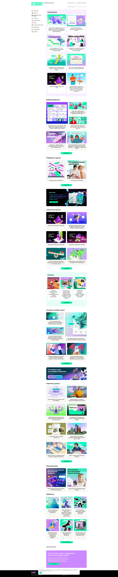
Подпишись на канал (72, 2)
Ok (40, 572)
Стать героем (53, 563)
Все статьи (66, 153)
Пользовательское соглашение (36, 573)
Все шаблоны (66, 542)
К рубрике (66, 185)
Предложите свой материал (81, 2)
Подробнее (49, 571)
